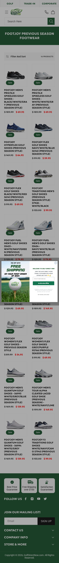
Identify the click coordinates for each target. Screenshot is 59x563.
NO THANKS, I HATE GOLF (43, 294)
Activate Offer (43, 283)
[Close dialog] (55, 263)
